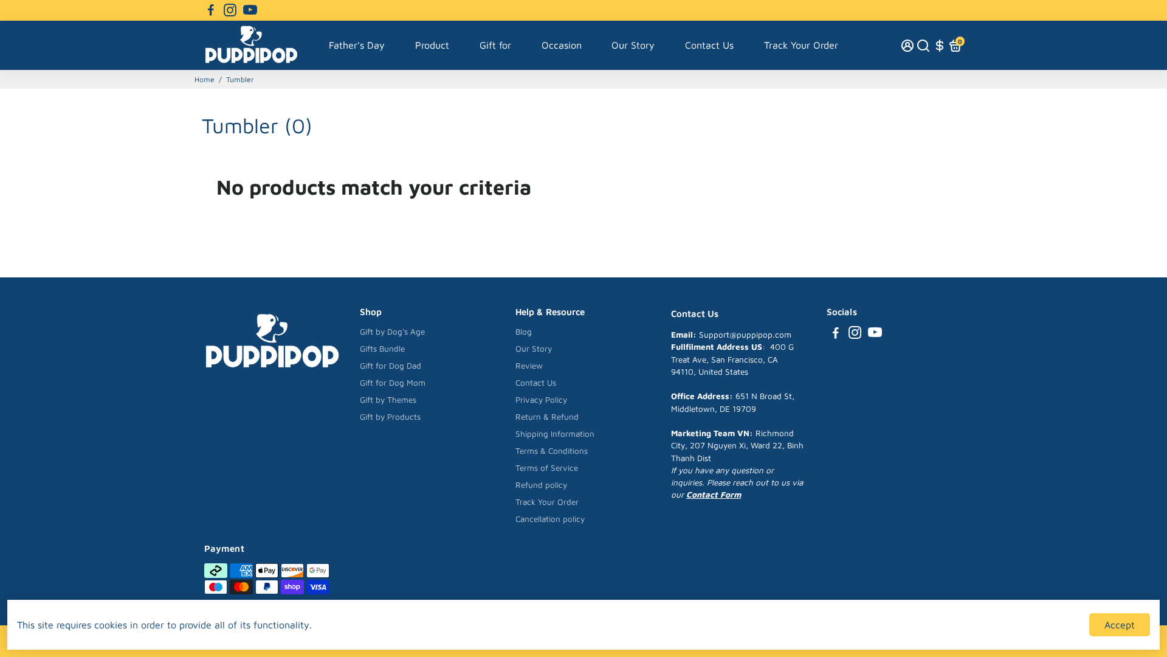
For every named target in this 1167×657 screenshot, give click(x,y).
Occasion (562, 45)
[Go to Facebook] (211, 10)
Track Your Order (801, 45)
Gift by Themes (388, 400)
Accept (1119, 624)
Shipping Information (554, 434)
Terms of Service (546, 468)
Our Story (633, 45)
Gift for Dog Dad (390, 365)
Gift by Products (390, 417)
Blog (523, 331)
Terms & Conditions (551, 451)
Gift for (495, 45)
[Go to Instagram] (230, 10)
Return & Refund (547, 417)
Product (432, 45)
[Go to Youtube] (250, 10)
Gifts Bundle (382, 348)
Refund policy (541, 485)
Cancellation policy (550, 519)
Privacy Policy (541, 400)
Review (529, 365)
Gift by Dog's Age (392, 331)
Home (204, 79)
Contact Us (709, 45)
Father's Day (357, 45)
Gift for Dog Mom (392, 383)
